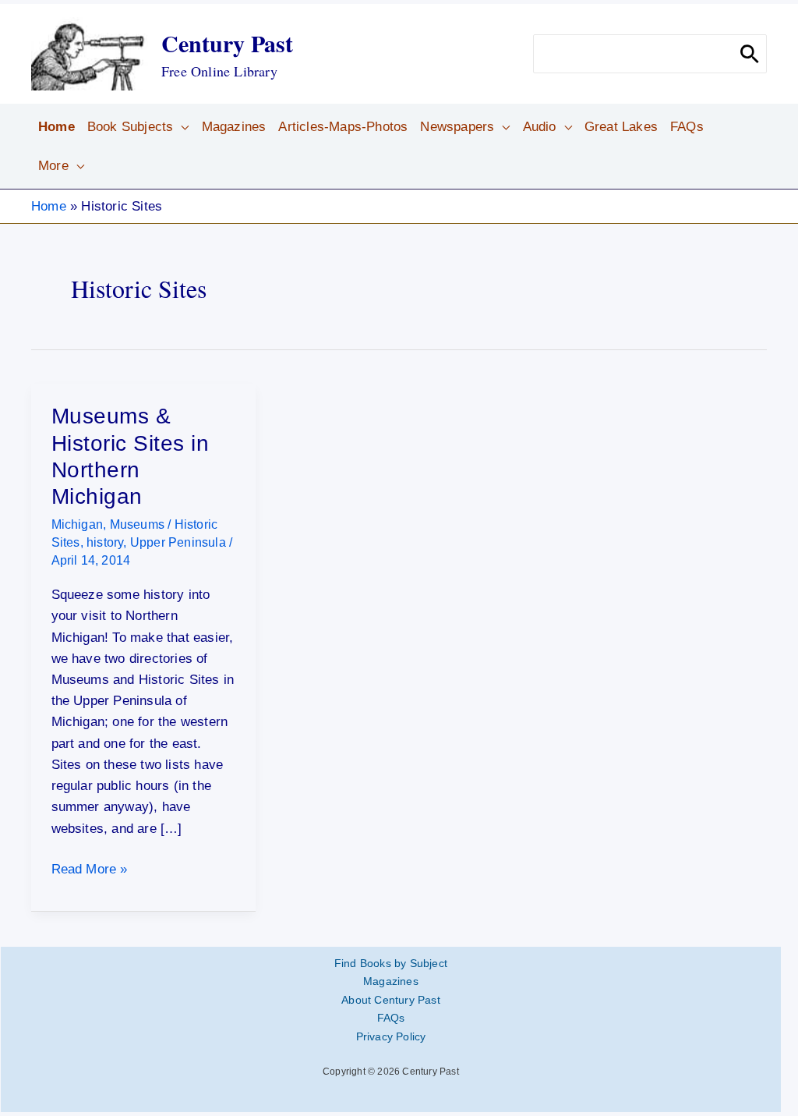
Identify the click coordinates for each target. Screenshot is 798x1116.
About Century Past (390, 1000)
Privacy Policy (391, 1036)
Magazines (390, 981)
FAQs (391, 1017)
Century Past (227, 43)
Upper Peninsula (178, 542)
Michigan (77, 524)
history (105, 542)
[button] (181, 127)
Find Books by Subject (390, 963)
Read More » (89, 870)
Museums (137, 524)
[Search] (749, 54)
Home (48, 206)
